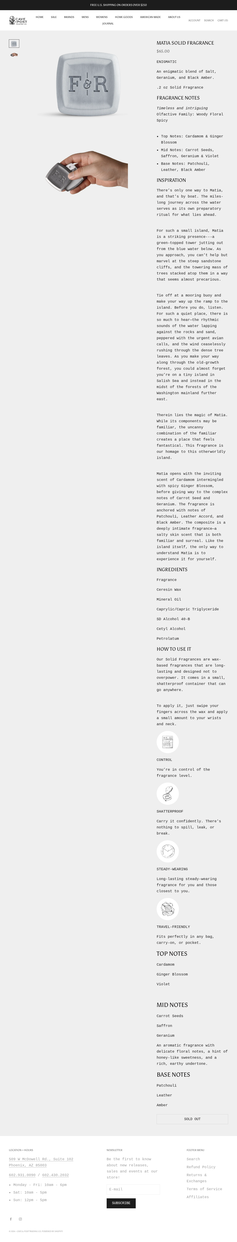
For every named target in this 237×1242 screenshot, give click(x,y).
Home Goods (124, 17)
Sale (54, 17)
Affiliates (198, 1197)
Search (193, 1159)
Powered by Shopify (52, 1231)
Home (40, 17)
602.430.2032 (55, 1175)
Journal (108, 23)
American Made (150, 17)
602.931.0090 (22, 1175)
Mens (85, 17)
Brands (69, 17)
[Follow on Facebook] (11, 1219)
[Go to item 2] (14, 55)
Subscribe (121, 1203)
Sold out (192, 1119)
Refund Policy (201, 1167)
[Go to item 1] (14, 43)
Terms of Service (204, 1189)
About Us (174, 17)
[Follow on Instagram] (20, 1219)
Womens (102, 17)
